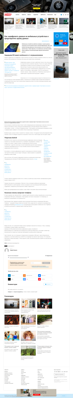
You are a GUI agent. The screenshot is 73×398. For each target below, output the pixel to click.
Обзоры (17, 14)
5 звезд (48, 41)
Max (27, 279)
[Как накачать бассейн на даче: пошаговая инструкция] (11, 336)
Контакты (67, 78)
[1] (8, 257)
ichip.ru (39, 381)
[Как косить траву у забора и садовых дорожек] (44, 320)
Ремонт (22, 373)
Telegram (13, 275)
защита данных (11, 246)
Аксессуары (6, 379)
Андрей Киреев (13, 250)
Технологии (50, 14)
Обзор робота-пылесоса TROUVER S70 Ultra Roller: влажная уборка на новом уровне (9, 27)
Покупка (22, 371)
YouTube (43, 279)
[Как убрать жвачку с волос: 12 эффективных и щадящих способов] (28, 336)
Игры (38, 371)
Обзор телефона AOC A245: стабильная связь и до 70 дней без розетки (42, 27)
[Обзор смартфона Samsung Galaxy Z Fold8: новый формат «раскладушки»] (28, 320)
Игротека (40, 369)
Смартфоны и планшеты (25, 376)
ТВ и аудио (6, 380)
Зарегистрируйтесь (18, 291)
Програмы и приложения (25, 383)
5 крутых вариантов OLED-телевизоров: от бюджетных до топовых (63, 26)
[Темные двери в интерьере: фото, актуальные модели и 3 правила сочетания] (44, 347)
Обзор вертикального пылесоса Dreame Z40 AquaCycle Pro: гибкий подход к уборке (52, 27)
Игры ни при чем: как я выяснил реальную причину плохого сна (30, 26)
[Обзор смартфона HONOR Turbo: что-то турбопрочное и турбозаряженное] (28, 304)
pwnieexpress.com (19, 204)
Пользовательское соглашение (43, 386)
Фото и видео (6, 378)
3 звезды (45, 41)
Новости (24, 14)
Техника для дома (24, 384)
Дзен (12, 279)
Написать (49, 284)
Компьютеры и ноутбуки (8, 374)
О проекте (39, 382)
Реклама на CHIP (56, 78)
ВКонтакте (43, 275)
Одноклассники (29, 275)
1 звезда (42, 41)
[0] (28, 257)
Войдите (10, 291)
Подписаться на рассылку (59, 374)
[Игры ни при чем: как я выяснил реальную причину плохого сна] (44, 304)
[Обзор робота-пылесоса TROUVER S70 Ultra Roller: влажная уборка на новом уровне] (11, 304)
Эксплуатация (23, 372)
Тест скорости (41, 377)
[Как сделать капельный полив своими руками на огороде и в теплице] (28, 351)
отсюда (35, 159)
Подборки (35, 14)
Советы (29, 14)
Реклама (39, 379)
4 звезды (46, 41)
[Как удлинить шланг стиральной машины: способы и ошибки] (11, 347)
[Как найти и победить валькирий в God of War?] (11, 320)
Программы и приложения (8, 383)
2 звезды (44, 41)
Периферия (6, 376)
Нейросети (43, 14)
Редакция (39, 385)
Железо (39, 372)
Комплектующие (7, 375)
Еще (55, 14)
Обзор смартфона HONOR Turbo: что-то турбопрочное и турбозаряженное (19, 27)
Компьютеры (23, 378)
